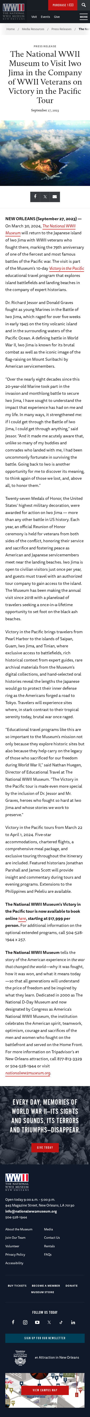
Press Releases (61, 29)
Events (45, 16)
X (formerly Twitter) (49, 1322)
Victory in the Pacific (66, 268)
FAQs (47, 1254)
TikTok (61, 1322)
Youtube (37, 1322)
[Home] (13, 11)
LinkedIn (73, 1322)
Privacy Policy (15, 1254)
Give (57, 16)
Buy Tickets (17, 1286)
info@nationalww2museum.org (31, 1211)
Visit (34, 16)
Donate (72, 1286)
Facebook (13, 1322)
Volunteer (12, 1246)
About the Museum (19, 1229)
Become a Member (46, 1286)
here (22, 918)
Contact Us (52, 1237)
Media (48, 1229)
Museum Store (42, 1292)
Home (10, 29)
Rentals (49, 1246)
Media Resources (33, 29)
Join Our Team (15, 1237)
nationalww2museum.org (27, 1072)
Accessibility (14, 1263)
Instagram (25, 1322)
